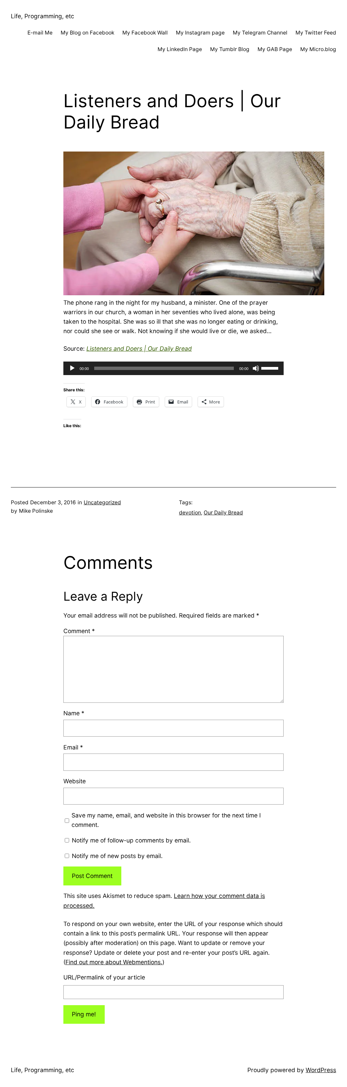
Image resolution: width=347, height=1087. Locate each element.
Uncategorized (102, 502)
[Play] (72, 368)
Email (73, 747)
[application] (173, 368)
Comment (79, 630)
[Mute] (255, 368)
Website (74, 781)
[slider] (270, 368)
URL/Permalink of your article (104, 977)
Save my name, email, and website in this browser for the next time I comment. (166, 820)
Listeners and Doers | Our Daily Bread (139, 348)
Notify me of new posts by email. (117, 855)
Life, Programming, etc (42, 16)
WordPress (321, 1069)
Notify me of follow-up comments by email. (131, 840)
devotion (190, 512)
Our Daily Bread (223, 512)
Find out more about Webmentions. (113, 962)
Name (73, 713)
